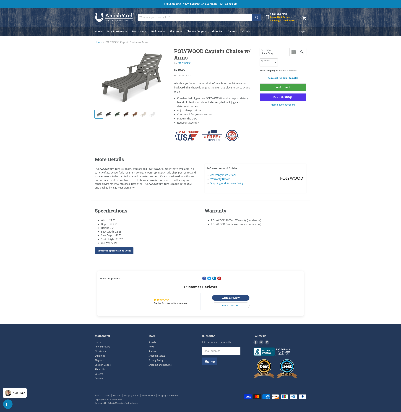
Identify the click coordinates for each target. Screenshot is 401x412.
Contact (247, 31)
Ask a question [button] (230, 305)
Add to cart (283, 87)
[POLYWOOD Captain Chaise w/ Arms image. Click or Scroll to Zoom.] (132, 77)
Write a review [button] (231, 298)
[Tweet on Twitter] (209, 278)
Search (152, 342)
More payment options (283, 104)
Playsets (174, 31)
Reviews (152, 351)
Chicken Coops (196, 31)
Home (98, 31)
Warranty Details (220, 179)
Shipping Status (156, 355)
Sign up (210, 361)
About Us (216, 31)
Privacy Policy (155, 360)
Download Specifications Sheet (114, 250)
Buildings (157, 31)
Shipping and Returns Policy (226, 183)
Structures (138, 31)
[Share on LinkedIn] (214, 278)
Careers (232, 31)
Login (302, 31)
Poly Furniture (116, 31)
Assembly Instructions (223, 175)
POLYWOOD (184, 63)
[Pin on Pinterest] (219, 278)
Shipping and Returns (160, 364)
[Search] (256, 17)
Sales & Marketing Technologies (122, 403)
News (151, 346)
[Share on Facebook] (204, 278)
